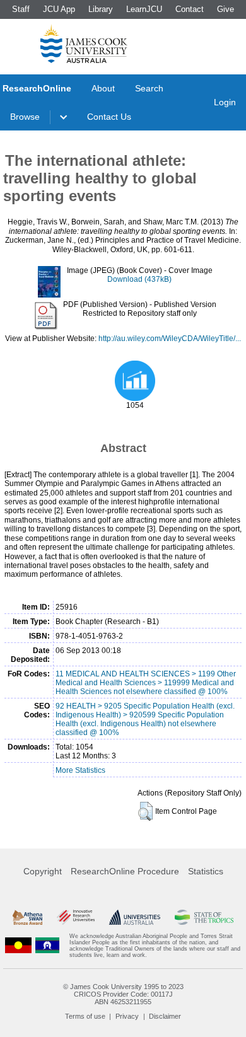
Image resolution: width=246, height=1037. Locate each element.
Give (225, 9)
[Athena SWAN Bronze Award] (27, 917)
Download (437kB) (139, 279)
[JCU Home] (83, 43)
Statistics (205, 871)
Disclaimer (165, 1016)
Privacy (127, 1016)
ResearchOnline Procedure (125, 871)
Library (100, 9)
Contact (189, 9)
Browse (25, 117)
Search (149, 88)
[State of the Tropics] (204, 917)
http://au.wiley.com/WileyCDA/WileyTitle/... (169, 338)
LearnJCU (144, 9)
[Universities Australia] (135, 917)
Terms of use (85, 1016)
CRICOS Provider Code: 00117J (123, 994)
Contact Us (109, 117)
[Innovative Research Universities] (76, 917)
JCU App (59, 9)
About (103, 88)
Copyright (42, 871)
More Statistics (80, 770)
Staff (21, 9)
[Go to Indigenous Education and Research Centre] (18, 945)
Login (225, 102)
